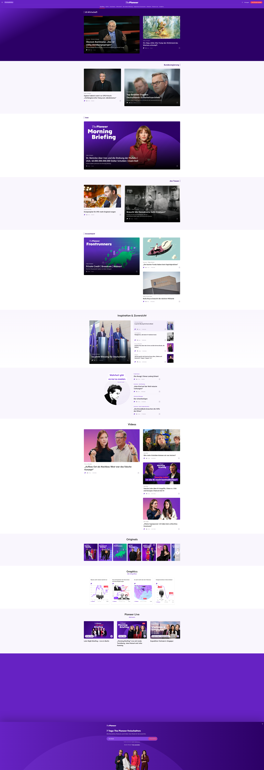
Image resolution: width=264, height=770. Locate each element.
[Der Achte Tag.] (163, 552)
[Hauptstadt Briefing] (105, 552)
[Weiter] (177, 553)
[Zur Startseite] (132, 2)
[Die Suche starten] (242, 2)
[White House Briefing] (149, 552)
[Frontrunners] (120, 552)
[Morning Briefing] (91, 552)
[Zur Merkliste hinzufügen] (136, 50)
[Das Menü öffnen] (2, 2)
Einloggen (246, 2)
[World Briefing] (134, 552)
